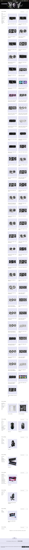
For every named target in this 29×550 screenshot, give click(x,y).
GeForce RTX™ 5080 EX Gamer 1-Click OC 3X (22, 357)
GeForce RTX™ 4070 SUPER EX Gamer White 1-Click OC (23, 101)
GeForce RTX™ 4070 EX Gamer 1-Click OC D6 (22, 75)
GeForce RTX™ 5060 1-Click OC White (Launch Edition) (12, 203)
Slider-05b (20, 431)
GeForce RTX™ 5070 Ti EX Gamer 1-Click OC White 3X (12, 331)
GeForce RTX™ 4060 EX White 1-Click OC (22, 37)
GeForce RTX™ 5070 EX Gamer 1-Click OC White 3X (12, 306)
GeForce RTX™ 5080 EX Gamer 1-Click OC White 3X (12, 370)
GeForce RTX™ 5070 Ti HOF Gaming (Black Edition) (12, 344)
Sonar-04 (9, 449)
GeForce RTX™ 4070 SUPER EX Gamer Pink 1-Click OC (12, 101)
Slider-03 (9, 431)
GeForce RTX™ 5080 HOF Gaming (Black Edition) (11, 383)
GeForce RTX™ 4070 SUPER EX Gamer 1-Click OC (23, 88)
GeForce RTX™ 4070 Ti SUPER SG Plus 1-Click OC (12, 126)
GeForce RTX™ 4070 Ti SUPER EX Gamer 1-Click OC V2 (12, 114)
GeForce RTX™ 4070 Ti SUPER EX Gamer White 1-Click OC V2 (23, 114)
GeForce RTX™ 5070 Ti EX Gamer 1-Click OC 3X (22, 319)
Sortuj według (3, 11)
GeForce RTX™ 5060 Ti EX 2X (23, 267)
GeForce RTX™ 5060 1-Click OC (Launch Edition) (22, 178)
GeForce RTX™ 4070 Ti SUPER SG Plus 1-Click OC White (23, 126)
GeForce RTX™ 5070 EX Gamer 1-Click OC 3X (22, 293)
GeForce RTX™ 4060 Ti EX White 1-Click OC (11, 62)
